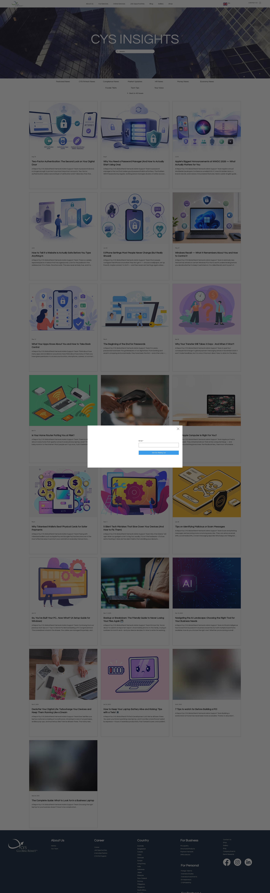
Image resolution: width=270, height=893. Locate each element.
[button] (178, 429)
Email (141, 445)
